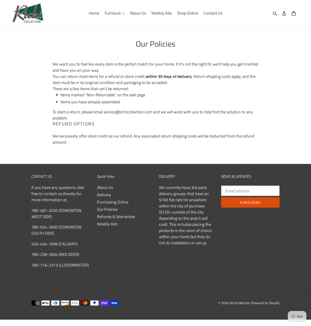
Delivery (104, 195)
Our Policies (107, 209)
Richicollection (240, 303)
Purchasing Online (112, 202)
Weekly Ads (107, 224)
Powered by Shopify (265, 303)
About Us (105, 187)
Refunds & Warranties (116, 217)
